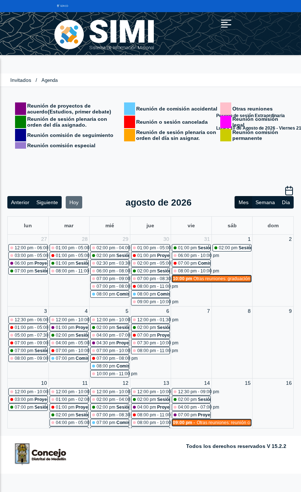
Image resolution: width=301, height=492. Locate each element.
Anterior (20, 202)
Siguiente (47, 202)
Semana (265, 202)
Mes (244, 202)
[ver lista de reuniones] (289, 193)
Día (286, 202)
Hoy (74, 202)
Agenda (49, 80)
